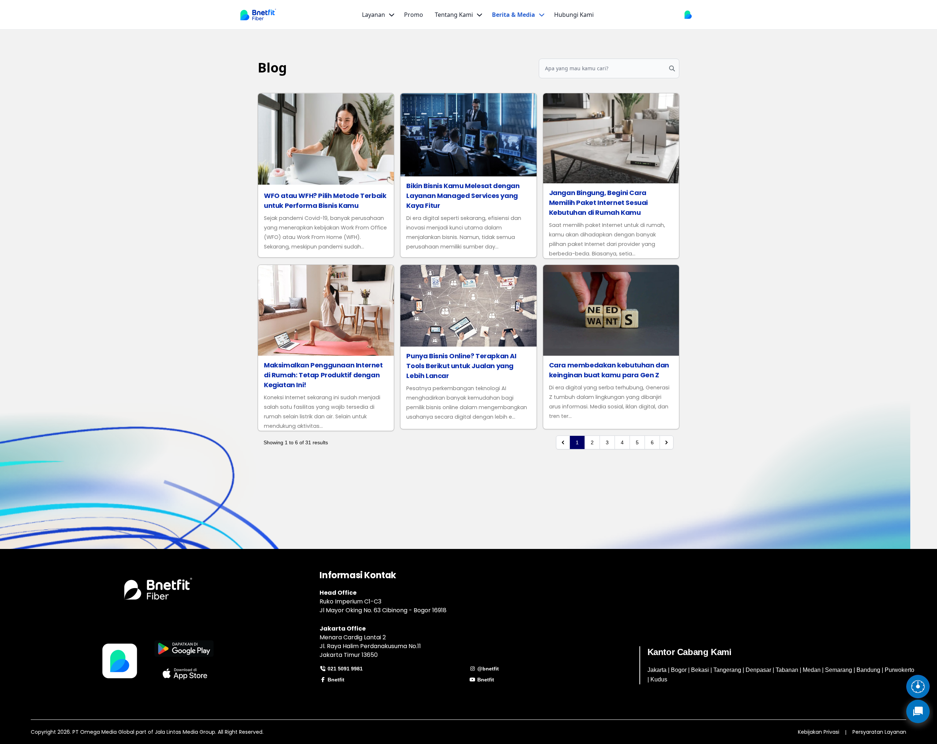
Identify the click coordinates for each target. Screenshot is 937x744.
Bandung (868, 670)
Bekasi (700, 670)
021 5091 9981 (344, 669)
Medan (812, 670)
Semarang (838, 670)
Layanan (373, 15)
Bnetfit (335, 680)
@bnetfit (487, 669)
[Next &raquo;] (666, 442)
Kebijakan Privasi (818, 732)
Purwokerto (899, 670)
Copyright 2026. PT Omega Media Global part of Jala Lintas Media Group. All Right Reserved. (147, 732)
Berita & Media (513, 15)
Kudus (658, 679)
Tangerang (727, 670)
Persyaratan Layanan (879, 732)
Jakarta (657, 670)
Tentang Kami (454, 15)
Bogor (679, 670)
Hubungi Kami (574, 15)
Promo (413, 15)
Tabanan (787, 670)
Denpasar (758, 670)
